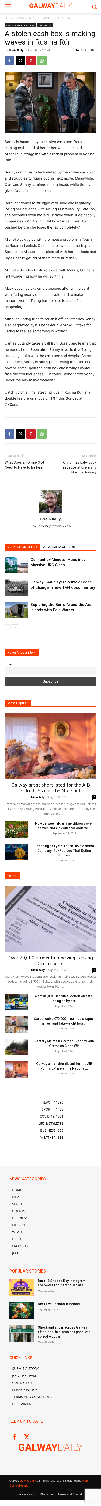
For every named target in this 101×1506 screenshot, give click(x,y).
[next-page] (15, 627)
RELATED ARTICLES (22, 547)
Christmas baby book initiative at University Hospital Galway (79, 467)
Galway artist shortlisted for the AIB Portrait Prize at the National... (50, 788)
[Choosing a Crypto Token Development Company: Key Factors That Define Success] (16, 852)
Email (8, 664)
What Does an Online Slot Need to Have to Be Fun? (24, 464)
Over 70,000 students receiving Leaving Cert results (50, 960)
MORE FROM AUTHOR (59, 547)
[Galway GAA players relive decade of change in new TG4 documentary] (16, 587)
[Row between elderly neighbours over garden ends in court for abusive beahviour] (16, 829)
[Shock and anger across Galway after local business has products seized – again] (21, 1334)
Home (9, 18)
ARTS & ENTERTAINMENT (33, 18)
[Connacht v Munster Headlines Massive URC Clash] (16, 565)
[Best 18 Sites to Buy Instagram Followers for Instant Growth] (21, 1287)
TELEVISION (62, 18)
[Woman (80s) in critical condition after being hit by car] (16, 1002)
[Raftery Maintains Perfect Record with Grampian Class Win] (16, 1047)
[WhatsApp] (42, 60)
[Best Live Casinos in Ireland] (21, 1310)
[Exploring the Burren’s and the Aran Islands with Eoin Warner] (16, 610)
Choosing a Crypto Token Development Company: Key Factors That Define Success (64, 850)
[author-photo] (50, 513)
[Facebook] (9, 60)
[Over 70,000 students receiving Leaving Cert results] (50, 919)
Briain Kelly (16, 50)
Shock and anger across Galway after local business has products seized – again (64, 1332)
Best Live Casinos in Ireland (59, 1304)
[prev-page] (8, 627)
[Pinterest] (31, 60)
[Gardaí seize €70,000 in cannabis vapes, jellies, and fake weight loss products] (16, 1024)
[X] (20, 60)
